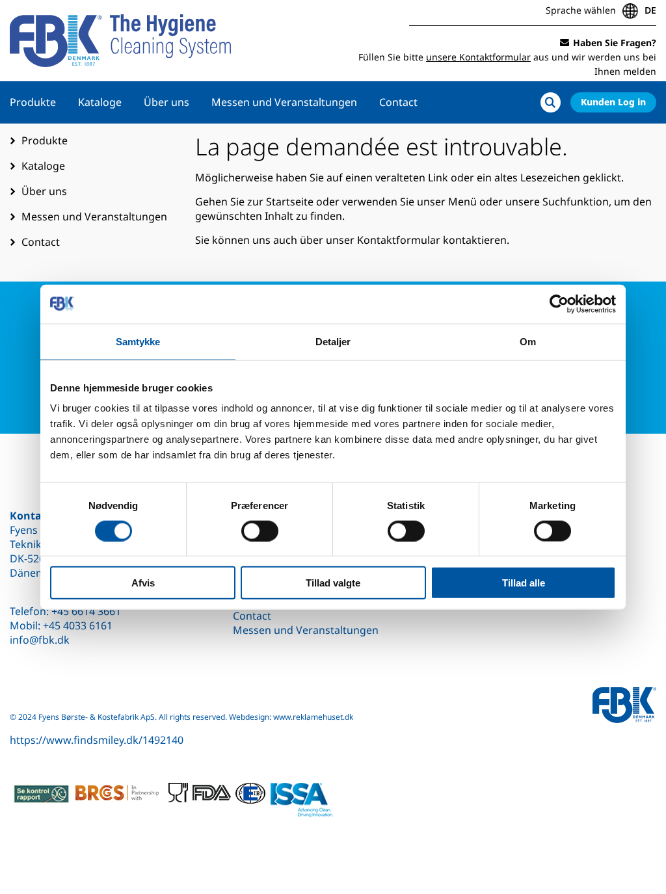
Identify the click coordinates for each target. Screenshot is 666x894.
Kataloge (100, 102)
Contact (398, 102)
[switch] (259, 530)
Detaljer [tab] (333, 341)
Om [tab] (528, 341)
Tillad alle (523, 582)
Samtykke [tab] (138, 341)
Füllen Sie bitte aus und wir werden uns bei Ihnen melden (507, 56)
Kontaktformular (398, 240)
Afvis (143, 582)
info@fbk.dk (40, 640)
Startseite (289, 201)
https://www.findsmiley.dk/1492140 (96, 740)
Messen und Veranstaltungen (284, 102)
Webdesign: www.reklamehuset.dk (291, 716)
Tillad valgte (333, 582)
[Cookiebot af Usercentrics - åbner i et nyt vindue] (559, 303)
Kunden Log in (613, 102)
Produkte (33, 102)
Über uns (166, 102)
